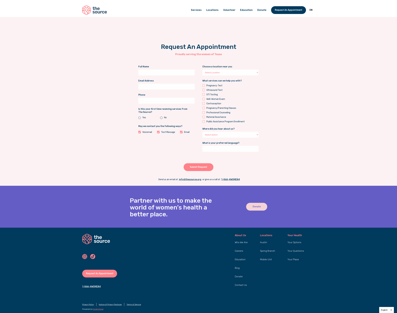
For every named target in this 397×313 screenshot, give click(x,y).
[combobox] (386, 310)
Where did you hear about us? (218, 129)
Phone (141, 95)
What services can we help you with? (222, 80)
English (384, 310)
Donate (257, 206)
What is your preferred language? (220, 143)
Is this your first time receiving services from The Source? (162, 110)
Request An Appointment (288, 10)
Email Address (146, 80)
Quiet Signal (98, 309)
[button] (311, 10)
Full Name (143, 66)
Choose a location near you (217, 66)
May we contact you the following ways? (160, 126)
